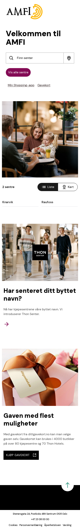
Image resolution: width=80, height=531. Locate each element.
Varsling (67, 525)
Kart (71, 187)
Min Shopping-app (21, 85)
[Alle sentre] (11, 58)
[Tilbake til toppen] (67, 485)
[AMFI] (24, 11)
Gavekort (43, 85)
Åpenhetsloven (52, 525)
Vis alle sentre (18, 72)
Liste (50, 187)
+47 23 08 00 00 (40, 519)
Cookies (13, 525)
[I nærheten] (68, 58)
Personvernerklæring (30, 525)
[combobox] (40, 58)
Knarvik (7, 202)
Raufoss (47, 202)
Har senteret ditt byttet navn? (39, 295)
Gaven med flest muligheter (28, 419)
